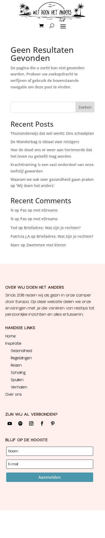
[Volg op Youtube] (9, 423)
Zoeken (85, 107)
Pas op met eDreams (39, 210)
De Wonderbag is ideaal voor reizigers (44, 141)
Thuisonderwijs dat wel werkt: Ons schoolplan (52, 133)
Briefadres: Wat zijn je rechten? (52, 227)
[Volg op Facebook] (42, 423)
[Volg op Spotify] (20, 423)
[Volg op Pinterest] (52, 423)
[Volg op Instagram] (31, 423)
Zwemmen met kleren (46, 244)
